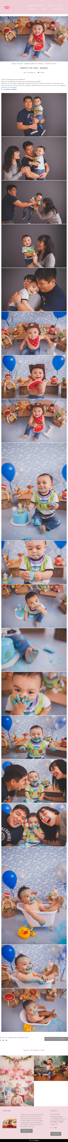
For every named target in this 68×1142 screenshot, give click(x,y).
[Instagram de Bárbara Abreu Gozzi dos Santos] (53, 1127)
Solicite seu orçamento (56, 1039)
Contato (44, 9)
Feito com (34, 1140)
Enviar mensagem (57, 1116)
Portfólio (51, 5)
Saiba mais (26, 1130)
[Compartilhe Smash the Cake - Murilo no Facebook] (0, 1040)
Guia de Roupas (57, 9)
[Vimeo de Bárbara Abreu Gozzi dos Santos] (55, 1127)
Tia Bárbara (32, 9)
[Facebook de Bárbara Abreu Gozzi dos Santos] (51, 1127)
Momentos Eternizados (35, 5)
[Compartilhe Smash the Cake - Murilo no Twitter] (3, 1040)
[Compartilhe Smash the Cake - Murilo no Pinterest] (6, 1040)
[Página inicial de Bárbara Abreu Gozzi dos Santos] (8, 7)
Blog (61, 5)
